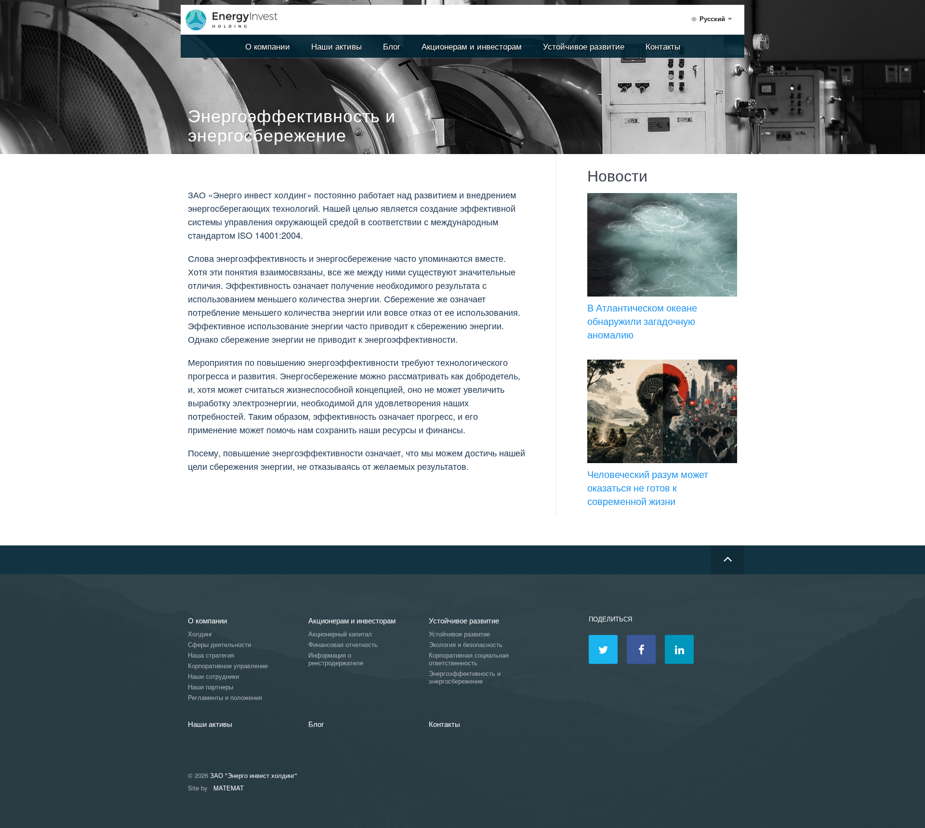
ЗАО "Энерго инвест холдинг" (253, 775)
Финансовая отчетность (343, 645)
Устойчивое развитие (583, 46)
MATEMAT (228, 787)
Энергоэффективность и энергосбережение (465, 678)
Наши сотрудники (213, 677)
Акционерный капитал (340, 634)
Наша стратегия (211, 655)
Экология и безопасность (465, 645)
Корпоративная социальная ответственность (469, 659)
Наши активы (336, 46)
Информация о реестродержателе (335, 659)
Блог (391, 46)
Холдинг (200, 634)
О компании (267, 46)
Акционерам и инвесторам (472, 46)
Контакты (663, 46)
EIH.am (238, 20)
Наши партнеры (210, 687)
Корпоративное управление (228, 666)
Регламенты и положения (225, 698)
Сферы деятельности (219, 645)
